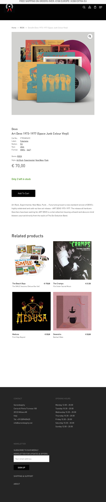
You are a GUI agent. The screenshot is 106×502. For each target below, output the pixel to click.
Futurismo (24, 141)
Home (14, 28)
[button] (90, 36)
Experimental (29, 160)
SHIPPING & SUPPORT (23, 476)
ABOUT (17, 484)
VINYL (22, 150)
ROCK (22, 28)
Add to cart (23, 193)
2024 (22, 147)
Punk (46, 160)
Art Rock (20, 160)
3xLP (29, 150)
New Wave (39, 160)
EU (21, 144)
